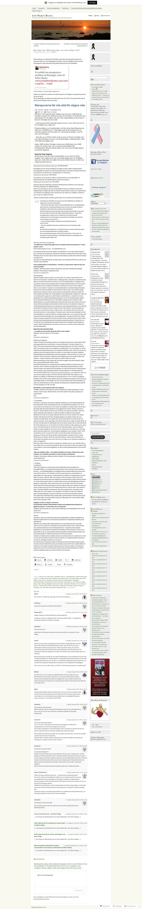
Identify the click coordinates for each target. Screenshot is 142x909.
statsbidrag (69, 585)
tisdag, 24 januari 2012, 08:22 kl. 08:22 (77, 689)
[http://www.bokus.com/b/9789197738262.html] (100, 695)
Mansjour (36, 583)
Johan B (94, 377)
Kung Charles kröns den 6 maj (99, 531)
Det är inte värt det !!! (97, 215)
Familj (48, 576)
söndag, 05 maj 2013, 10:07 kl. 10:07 (78, 834)
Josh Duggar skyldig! (97, 87)
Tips (41, 587)
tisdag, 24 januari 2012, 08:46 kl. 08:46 (77, 746)
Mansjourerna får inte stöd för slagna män (45, 166)
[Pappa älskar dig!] (107, 257)
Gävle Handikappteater (98, 450)
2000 (49, 248)
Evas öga (93, 341)
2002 (64, 248)
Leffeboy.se (95, 462)
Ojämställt (66, 583)
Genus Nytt (95, 452)
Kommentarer (106, 15)
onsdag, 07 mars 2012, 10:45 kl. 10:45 (77, 823)
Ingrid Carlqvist (68, 580)
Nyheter (61, 583)
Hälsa (51, 576)
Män (40, 583)
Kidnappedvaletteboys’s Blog (99, 460)
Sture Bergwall (99, 497)
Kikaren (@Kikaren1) (40, 772)
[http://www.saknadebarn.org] (92, 72)
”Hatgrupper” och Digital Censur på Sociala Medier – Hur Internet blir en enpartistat (100, 616)
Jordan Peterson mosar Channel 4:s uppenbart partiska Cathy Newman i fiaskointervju (100, 652)
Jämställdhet (57, 576)
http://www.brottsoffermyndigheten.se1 (62, 372)
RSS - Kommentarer (97, 726)
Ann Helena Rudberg (96, 510)
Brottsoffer (54, 578)
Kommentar (79, 890)
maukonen (54, 52)
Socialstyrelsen (56, 585)
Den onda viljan (95, 319)
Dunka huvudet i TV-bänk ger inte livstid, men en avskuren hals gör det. (100, 219)
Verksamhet (59, 587)
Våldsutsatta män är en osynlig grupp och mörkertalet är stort (100, 385)
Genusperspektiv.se (97, 454)
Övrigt (46, 578)
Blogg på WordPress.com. (38, 907)
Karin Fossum (96, 299)
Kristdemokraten (49, 582)
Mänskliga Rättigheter (47, 583)
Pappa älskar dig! (95, 252)
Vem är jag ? (37, 11)
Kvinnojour (60, 582)
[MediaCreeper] (101, 739)
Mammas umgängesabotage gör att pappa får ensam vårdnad (100, 379)
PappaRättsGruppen (97, 466)
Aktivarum (97, 595)
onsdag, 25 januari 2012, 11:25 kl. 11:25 (77, 799)
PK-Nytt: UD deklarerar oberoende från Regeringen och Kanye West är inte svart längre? (100, 610)
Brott (45, 576)
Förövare (43, 580)
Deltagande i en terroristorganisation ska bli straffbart (99, 527)
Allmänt (41, 576)
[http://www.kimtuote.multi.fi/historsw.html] (100, 719)
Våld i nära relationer (51, 587)
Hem (34, 8)
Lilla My (94, 464)
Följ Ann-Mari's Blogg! (98, 437)
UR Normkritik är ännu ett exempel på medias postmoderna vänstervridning (100, 634)
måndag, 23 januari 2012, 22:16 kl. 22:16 (77, 640)
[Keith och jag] (107, 278)
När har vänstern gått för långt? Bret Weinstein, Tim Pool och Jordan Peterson (100, 622)
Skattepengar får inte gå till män (42, 182)
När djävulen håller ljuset (97, 297)
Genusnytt (54, 580)
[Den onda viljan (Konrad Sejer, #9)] (107, 325)
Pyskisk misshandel (81, 583)
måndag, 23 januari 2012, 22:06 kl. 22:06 (77, 626)
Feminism (49, 580)
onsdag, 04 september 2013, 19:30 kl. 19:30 (76, 845)
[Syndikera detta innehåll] (91, 497)
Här (35, 273)
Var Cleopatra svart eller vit (99, 533)
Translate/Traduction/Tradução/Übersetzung (86, 8)
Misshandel (56, 583)
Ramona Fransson (100, 551)
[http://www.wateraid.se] (91, 411)
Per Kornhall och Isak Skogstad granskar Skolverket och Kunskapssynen (100, 628)
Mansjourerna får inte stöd (41, 175)
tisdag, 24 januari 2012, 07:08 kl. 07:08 (77, 672)
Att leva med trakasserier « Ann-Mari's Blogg (47, 814)
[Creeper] (94, 739)
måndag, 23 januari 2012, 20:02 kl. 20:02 (77, 603)
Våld (36, 578)
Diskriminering (61, 578)
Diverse (67, 578)
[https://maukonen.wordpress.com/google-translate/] (91, 120)
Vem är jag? (95, 553)
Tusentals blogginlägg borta (99, 535)
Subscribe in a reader (96, 169)
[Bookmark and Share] (97, 177)
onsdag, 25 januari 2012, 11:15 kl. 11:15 (77, 772)
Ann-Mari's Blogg (42, 15)
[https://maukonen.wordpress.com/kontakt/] (91, 417)
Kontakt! (41, 8)
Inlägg (97, 15)
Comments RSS (39, 859)
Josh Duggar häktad (97, 99)
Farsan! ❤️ (95, 89)
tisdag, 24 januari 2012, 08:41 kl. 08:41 (77, 719)
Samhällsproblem (70, 576)
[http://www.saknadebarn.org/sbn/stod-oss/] (91, 244)
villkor (64, 587)
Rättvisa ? (63, 576)
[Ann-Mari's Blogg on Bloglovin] (99, 188)
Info (63, 580)
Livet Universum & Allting (79, 582)
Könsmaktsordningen (39, 582)
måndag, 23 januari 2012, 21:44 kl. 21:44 (77, 612)
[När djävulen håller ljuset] (107, 303)
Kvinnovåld (66, 582)
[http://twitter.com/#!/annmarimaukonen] (97, 197)
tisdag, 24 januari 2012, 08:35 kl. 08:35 (77, 704)
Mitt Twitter (96, 422)
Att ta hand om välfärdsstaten (99, 546)
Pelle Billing (72, 583)
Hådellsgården (95, 456)
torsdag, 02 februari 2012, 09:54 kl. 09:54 (76, 814)
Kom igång (92, 2)
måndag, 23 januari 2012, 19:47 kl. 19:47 (77, 594)
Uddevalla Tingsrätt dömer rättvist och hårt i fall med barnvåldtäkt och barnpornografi (100, 229)
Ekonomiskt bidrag (74, 578)
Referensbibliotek (53, 8)
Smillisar (65, 8)
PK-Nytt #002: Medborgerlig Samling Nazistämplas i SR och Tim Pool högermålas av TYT (100, 599)
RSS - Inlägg (95, 724)
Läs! (71, 582)
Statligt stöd (63, 585)
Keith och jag (94, 274)
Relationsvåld (42, 585)
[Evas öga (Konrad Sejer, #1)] (107, 346)
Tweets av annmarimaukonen (98, 424)
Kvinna (55, 582)
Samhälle (49, 585)
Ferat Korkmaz (96, 254)
